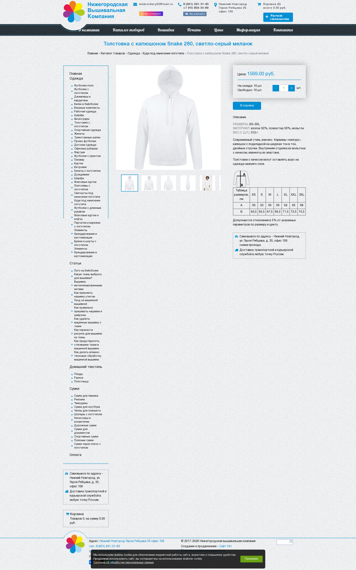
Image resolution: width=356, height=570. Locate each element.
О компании (89, 29)
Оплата (75, 455)
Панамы (79, 160)
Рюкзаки (79, 399)
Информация (248, 29)
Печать (194, 29)
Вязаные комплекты (87, 108)
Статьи (75, 263)
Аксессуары (81, 119)
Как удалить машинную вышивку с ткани (87, 323)
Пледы (78, 374)
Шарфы (79, 115)
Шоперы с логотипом (88, 414)
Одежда (76, 78)
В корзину (247, 105)
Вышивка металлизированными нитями (88, 286)
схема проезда (250, 245)
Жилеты (79, 134)
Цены (218, 29)
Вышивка (165, 29)
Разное (78, 378)
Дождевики (81, 175)
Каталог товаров (128, 29)
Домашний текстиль (86, 367)
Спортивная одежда (87, 130)
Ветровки (80, 167)
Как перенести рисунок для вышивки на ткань (88, 334)
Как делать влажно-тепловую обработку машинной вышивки (87, 356)
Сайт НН (225, 546)
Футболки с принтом (87, 156)
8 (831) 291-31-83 (196, 4)
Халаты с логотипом (87, 171)
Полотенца (81, 381)
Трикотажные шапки (87, 137)
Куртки (78, 163)
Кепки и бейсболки (86, 104)
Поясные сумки (84, 440)
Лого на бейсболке (86, 271)
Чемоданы (81, 403)
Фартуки (79, 152)
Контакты (283, 29)
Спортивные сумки (86, 437)
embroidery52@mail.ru (156, 4)
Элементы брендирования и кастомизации (85, 234)
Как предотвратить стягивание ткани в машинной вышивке (87, 345)
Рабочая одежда (85, 112)
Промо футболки (85, 141)
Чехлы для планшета (87, 411)
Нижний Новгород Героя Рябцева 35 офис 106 (233, 8)
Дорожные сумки (85, 425)
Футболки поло (84, 86)
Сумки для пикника (86, 396)
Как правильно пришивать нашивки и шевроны (88, 312)
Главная (76, 73)
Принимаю (251, 559)
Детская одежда (85, 145)
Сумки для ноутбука (87, 407)
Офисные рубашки (86, 149)
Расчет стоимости (279, 17)
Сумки (74, 389)
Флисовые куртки (85, 182)
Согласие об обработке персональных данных (123, 562)
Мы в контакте (197, 14)
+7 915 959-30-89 (195, 8)
